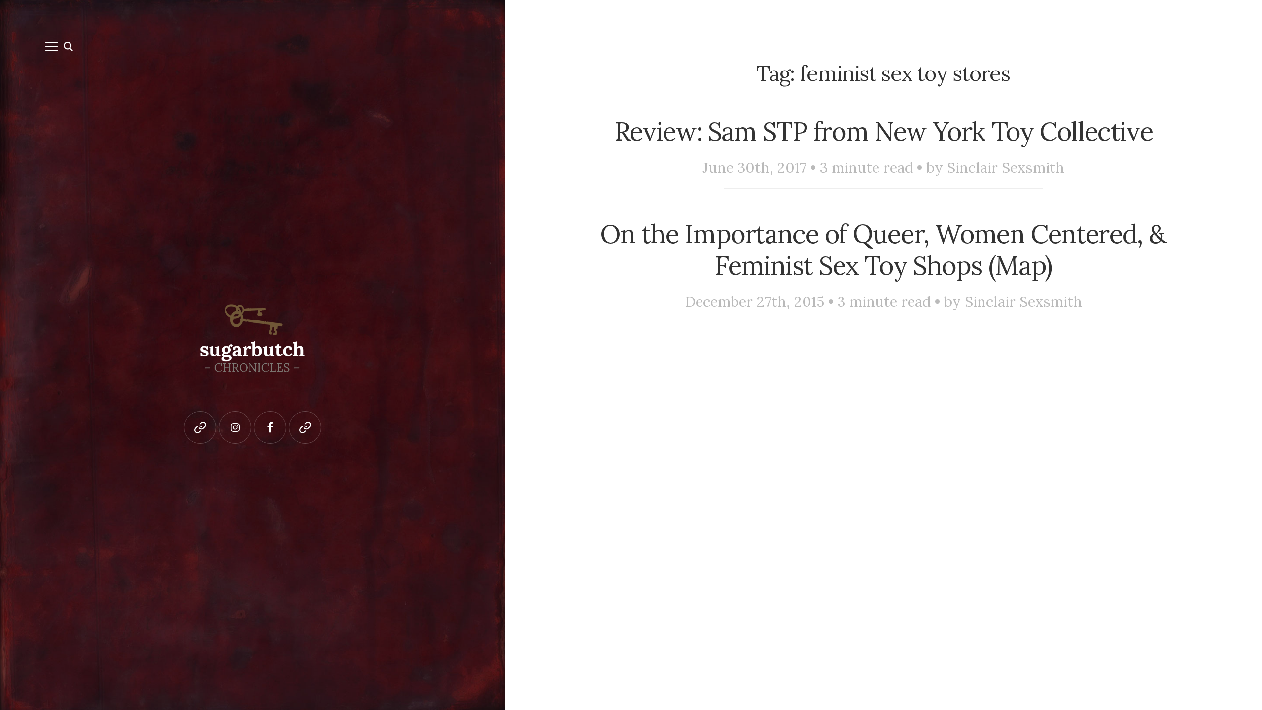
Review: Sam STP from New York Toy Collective (883, 130)
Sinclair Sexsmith (1005, 167)
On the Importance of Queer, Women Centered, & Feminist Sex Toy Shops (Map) (883, 249)
